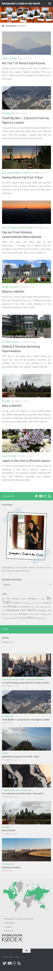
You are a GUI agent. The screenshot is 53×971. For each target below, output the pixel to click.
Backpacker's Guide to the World (21, 3)
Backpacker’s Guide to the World (18, 919)
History (18, 607)
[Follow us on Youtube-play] (40, 496)
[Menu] (49, 3)
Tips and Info (8, 864)
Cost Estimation (25, 603)
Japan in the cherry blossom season (26, 460)
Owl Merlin (28, 610)
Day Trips (35, 603)
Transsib (20, 617)
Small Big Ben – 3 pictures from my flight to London (26, 719)
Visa (35, 618)
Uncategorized (24, 228)
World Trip (26, 790)
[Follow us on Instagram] (45, 496)
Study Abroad (33, 614)
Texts (49, 614)
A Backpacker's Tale (11, 790)
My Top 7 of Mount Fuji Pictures (23, 63)
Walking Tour (41, 618)
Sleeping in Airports (11, 867)
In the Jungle (34, 607)
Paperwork (5, 614)
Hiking (11, 606)
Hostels (25, 606)
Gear (40, 603)
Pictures (13, 59)
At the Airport (10, 598)
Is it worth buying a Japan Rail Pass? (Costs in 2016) (25, 683)
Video (30, 617)
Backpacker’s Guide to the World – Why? (20, 756)
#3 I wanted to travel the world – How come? (23, 793)
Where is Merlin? (13, 291)
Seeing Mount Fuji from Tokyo (22, 177)
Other (5, 287)
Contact (8, 927)
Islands (42, 607)
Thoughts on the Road (9, 618)
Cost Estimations (10, 679)
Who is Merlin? (12, 405)
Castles (16, 602)
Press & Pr (8, 931)
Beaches (23, 599)
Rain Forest (14, 614)
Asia (4, 173)
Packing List (44, 610)
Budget (32, 598)
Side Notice (9, 923)
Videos (15, 342)
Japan (5, 59)
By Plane (41, 599)
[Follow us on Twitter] (36, 496)
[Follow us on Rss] (49, 496)
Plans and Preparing (35, 679)
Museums (12, 610)
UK (13, 113)
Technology (43, 614)
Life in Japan (13, 173)
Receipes (23, 614)
